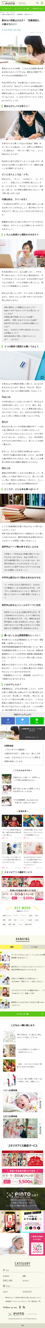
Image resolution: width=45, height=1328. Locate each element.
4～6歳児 (29, 920)
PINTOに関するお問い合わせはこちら (27, 1297)
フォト (8, 1286)
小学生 (5, 30)
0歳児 (30, 915)
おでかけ (6, 1276)
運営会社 (34, 1301)
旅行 (15, 920)
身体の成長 (28, 924)
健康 (4, 924)
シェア (8, 722)
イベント (23, 915)
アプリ (16, 915)
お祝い (37, 920)
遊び (19, 30)
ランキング (6, 9)
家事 (10, 920)
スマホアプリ (27, 1291)
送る (37, 722)
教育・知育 (13, 30)
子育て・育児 (7, 1280)
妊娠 (24, 1276)
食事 (4, 920)
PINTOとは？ (38, 9)
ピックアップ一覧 (22, 9)
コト (7, 1270)
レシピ (22, 920)
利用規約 (8, 1301)
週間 (11, 947)
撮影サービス (7, 915)
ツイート (22, 722)
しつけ (20, 924)
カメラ (5, 1291)
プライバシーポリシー (20, 1301)
